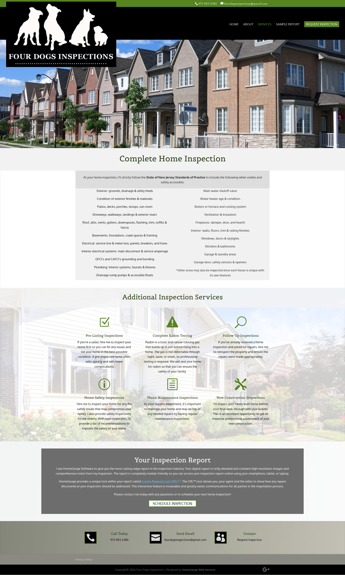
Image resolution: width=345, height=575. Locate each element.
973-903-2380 (119, 540)
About (248, 24)
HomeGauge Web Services (198, 569)
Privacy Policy (83, 559)
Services (264, 24)
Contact (249, 534)
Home (233, 24)
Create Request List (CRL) (160, 481)
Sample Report (288, 24)
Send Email (185, 534)
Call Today (119, 534)
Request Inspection (321, 24)
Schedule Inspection (172, 503)
